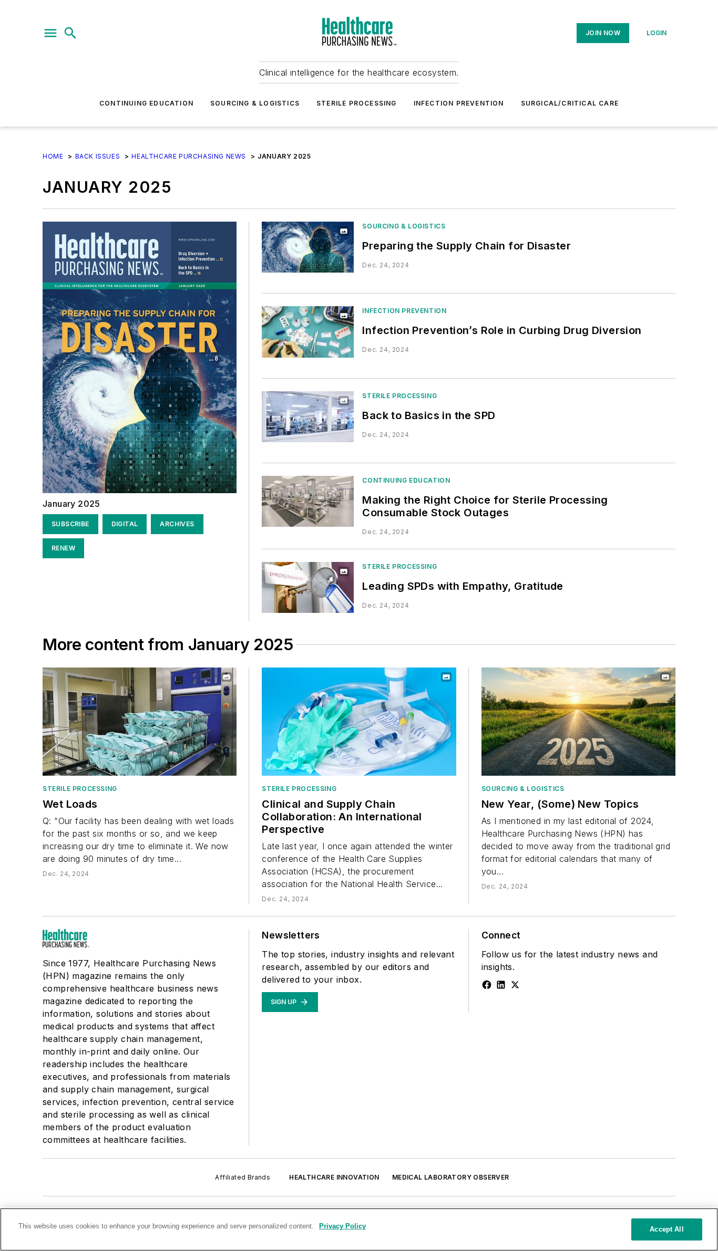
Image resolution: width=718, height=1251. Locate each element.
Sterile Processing (356, 103)
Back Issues (97, 156)
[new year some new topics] (578, 721)
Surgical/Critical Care (570, 103)
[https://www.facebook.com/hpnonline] (486, 984)
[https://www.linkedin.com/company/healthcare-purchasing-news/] (501, 984)
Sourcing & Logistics (255, 103)
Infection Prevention (459, 103)
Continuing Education (146, 103)
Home (53, 156)
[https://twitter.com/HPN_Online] (515, 984)
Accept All (666, 1229)
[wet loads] (140, 721)
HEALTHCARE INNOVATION (334, 1177)
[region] (359, 1229)
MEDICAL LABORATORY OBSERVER (450, 1177)
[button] (50, 33)
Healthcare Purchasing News (188, 156)
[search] (70, 33)
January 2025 (71, 503)
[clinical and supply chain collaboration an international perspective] (359, 721)
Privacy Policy (342, 1226)
